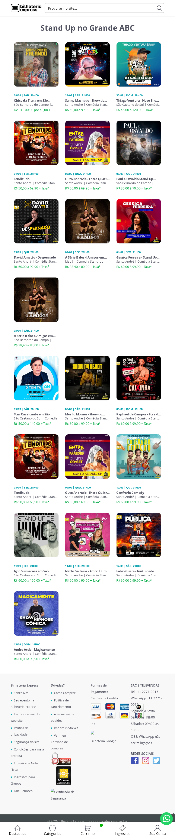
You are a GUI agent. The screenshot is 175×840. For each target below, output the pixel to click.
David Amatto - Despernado (35, 257)
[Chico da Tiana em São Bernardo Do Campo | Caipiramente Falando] (36, 64)
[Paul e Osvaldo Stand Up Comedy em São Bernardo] (138, 142)
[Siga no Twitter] (156, 760)
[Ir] (159, 8)
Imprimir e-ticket (66, 728)
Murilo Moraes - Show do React (83, 414)
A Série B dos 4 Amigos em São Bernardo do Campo (33, 336)
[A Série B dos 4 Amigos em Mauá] (87, 221)
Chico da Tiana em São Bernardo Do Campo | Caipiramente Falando (31, 100)
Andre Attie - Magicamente (34, 649)
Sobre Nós (21, 693)
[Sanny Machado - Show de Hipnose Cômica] (87, 64)
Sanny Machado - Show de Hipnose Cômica (84, 100)
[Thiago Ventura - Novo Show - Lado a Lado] (138, 64)
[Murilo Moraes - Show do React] (87, 378)
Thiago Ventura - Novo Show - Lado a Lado (138, 100)
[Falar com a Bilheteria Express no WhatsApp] (166, 818)
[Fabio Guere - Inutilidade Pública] (138, 534)
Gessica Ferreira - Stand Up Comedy (136, 257)
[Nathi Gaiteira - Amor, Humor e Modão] (87, 534)
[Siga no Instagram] (146, 760)
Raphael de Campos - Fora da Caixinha (138, 414)
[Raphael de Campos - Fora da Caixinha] (138, 378)
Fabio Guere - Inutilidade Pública (135, 571)
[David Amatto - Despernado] (36, 221)
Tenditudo (21, 179)
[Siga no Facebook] (135, 760)
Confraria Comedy (130, 492)
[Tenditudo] (36, 142)
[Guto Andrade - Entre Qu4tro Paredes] (87, 142)
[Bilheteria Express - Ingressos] (26, 8)
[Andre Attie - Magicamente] (36, 613)
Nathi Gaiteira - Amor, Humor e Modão (87, 571)
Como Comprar (65, 693)
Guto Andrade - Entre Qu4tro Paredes (87, 179)
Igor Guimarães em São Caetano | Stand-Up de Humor (31, 571)
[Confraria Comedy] (138, 456)
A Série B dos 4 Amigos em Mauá (84, 257)
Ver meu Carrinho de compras (59, 741)
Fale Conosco (23, 791)
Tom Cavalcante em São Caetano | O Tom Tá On (32, 414)
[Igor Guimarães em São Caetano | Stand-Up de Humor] (36, 534)
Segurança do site (26, 742)
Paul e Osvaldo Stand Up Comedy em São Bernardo (136, 179)
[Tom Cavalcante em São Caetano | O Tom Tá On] (36, 378)
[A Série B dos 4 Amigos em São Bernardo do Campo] (36, 299)
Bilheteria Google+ (104, 741)
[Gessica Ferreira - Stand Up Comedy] (138, 221)
